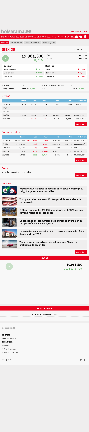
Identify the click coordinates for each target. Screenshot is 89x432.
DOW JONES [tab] (16, 43)
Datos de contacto (9, 338)
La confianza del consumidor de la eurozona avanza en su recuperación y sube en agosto (51, 222)
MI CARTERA (69, 37)
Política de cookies (9, 349)
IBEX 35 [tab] (4, 43)
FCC (72, 85)
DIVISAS (32, 37)
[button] (80, 360)
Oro (23, 85)
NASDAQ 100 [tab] (49, 43)
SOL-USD (5, 151)
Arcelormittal (9, 73)
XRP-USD (6, 155)
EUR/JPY (5, 111)
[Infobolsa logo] (16, 31)
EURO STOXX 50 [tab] (33, 43)
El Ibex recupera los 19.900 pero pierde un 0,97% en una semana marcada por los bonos (51, 211)
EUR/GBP (5, 108)
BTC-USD (6, 140)
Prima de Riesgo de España (54, 85)
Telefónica (50, 76)
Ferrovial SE (50, 73)
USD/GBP (6, 119)
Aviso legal (6, 345)
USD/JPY (5, 115)
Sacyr (48, 69)
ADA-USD (6, 148)
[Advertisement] (44, 15)
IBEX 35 (23, 37)
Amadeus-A (8, 76)
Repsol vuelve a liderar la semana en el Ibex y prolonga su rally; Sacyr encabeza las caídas (51, 190)
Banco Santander (10, 69)
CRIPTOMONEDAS (45, 37)
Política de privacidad (10, 352)
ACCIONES (14, 37)
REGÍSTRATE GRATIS (79, 32)
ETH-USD (6, 144)
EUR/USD (6, 85)
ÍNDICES (5, 37)
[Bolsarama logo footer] (8, 328)
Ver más (80, 124)
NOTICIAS (58, 37)
